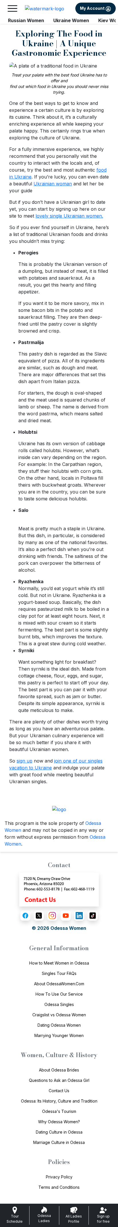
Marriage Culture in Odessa (59, 1142)
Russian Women (26, 20)
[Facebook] (25, 916)
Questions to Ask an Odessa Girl (59, 1080)
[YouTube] (66, 916)
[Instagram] (52, 916)
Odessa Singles (59, 1004)
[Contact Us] (59, 889)
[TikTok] (93, 916)
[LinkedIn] (79, 916)
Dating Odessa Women (59, 1025)
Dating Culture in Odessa (59, 1132)
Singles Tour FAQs (59, 973)
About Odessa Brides (59, 1069)
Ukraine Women (71, 20)
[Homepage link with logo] (59, 809)
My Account (92, 8)
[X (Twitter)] (39, 916)
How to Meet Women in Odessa (59, 963)
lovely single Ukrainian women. (69, 216)
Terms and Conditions (59, 1187)
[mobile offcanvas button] (12, 8)
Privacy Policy (59, 1176)
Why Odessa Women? (59, 1121)
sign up (24, 761)
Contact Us (59, 1090)
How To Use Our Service (59, 994)
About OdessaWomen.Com (59, 983)
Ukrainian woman (53, 184)
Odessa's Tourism (59, 1111)
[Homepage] (44, 8)
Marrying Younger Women (59, 1035)
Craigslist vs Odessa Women (59, 1014)
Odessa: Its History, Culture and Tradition (59, 1101)
